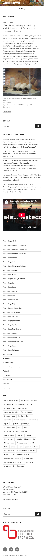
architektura (22, 408)
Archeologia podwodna (11, 321)
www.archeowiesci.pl (10, 499)
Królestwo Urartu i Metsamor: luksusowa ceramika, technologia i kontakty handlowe (19, 168)
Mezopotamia (22, 443)
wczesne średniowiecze (12, 458)
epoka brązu (24, 424)
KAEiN (28, 435)
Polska (36, 447)
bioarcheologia (9, 416)
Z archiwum (7, 388)
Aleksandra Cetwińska (29, 401)
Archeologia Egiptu (10, 274)
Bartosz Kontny (26, 412)
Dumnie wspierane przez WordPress (15, 555)
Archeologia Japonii (10, 291)
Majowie (19, 439)
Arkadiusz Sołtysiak (11, 412)
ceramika (7, 420)
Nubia (6, 447)
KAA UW (20, 435)
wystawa (7, 466)
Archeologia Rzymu (10, 333)
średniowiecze (18, 466)
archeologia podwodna (23, 404)
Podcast (6, 371)
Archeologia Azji (9, 262)
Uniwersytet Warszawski (20, 454)
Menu (23, 9)
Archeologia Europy (10, 283)
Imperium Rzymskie (11, 431)
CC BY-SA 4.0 (23, 105)
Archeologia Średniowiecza (13, 342)
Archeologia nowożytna (11, 312)
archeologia (8, 404)
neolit (32, 443)
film (19, 427)
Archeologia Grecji (9, 287)
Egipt (6, 424)
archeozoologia (9, 408)
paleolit (13, 447)
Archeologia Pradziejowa (12, 329)
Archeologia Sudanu (10, 346)
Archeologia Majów (10, 304)
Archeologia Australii (10, 258)
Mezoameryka (9, 443)
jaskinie (24, 431)
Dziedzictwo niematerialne (12, 367)
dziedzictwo (33, 420)
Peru (21, 447)
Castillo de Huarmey (25, 416)
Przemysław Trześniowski (26, 451)
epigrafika (14, 424)
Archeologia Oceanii (10, 316)
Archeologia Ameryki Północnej (14, 245)
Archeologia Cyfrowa (10, 270)
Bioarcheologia (8, 363)
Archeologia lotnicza (10, 300)
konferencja (8, 439)
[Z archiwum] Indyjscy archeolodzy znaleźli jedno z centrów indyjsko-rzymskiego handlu (19, 28)
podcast (28, 447)
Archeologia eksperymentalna (14, 279)
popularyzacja (9, 451)
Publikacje (7, 375)
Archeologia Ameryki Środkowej (14, 253)
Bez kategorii (7, 358)
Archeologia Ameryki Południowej (15, 249)
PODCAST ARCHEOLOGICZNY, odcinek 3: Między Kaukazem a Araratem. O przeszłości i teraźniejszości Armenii (20, 163)
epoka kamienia (9, 427)
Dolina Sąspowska (20, 420)
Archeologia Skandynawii (12, 337)
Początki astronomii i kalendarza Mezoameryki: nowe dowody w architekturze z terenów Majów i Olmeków (22, 189)
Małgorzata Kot (29, 439)
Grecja (26, 427)
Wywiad (6, 384)
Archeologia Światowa (11, 350)
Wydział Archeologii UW (13, 462)
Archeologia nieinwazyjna (12, 308)
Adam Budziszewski (11, 401)
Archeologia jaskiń (9, 295)
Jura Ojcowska (9, 435)
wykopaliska (28, 462)
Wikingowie (28, 458)
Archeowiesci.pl (16, 3)
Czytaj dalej (7, 112)
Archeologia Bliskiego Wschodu (14, 266)
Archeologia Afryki (9, 241)
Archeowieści (8, 354)
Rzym (6, 454)
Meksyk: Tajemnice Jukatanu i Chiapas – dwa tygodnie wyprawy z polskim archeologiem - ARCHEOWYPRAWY (19, 141)
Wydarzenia (7, 379)
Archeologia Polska (10, 325)
